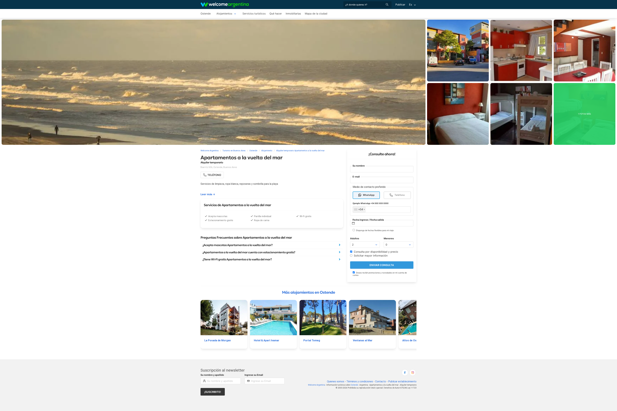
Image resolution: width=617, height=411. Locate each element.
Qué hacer (275, 13)
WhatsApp (369, 195)
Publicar (400, 4)
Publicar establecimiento (402, 381)
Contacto (380, 381)
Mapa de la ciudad (316, 13)
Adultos (354, 238)
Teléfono (399, 195)
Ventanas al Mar (362, 340)
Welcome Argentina (316, 385)
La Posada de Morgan (217, 340)
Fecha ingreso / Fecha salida (368, 219)
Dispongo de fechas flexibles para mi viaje (375, 230)
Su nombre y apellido (212, 375)
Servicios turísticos (254, 13)
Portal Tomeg (311, 340)
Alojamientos (224, 13)
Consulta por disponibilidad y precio (375, 251)
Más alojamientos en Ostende (308, 292)
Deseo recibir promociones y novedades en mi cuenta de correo (380, 273)
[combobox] (359, 209)
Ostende (206, 13)
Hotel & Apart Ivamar (266, 340)
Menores (389, 238)
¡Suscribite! (212, 391)
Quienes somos (335, 381)
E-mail (356, 176)
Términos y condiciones (359, 381)
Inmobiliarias (293, 13)
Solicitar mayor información (370, 255)
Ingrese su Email (254, 375)
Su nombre (359, 165)
